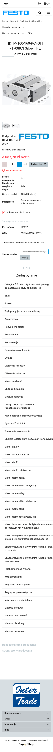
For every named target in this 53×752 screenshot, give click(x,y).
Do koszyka (36, 164)
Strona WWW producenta (17, 650)
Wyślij (25, 258)
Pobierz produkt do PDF (18, 212)
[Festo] (34, 136)
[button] (47, 3)
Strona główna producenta (15, 221)
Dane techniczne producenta (19, 644)
